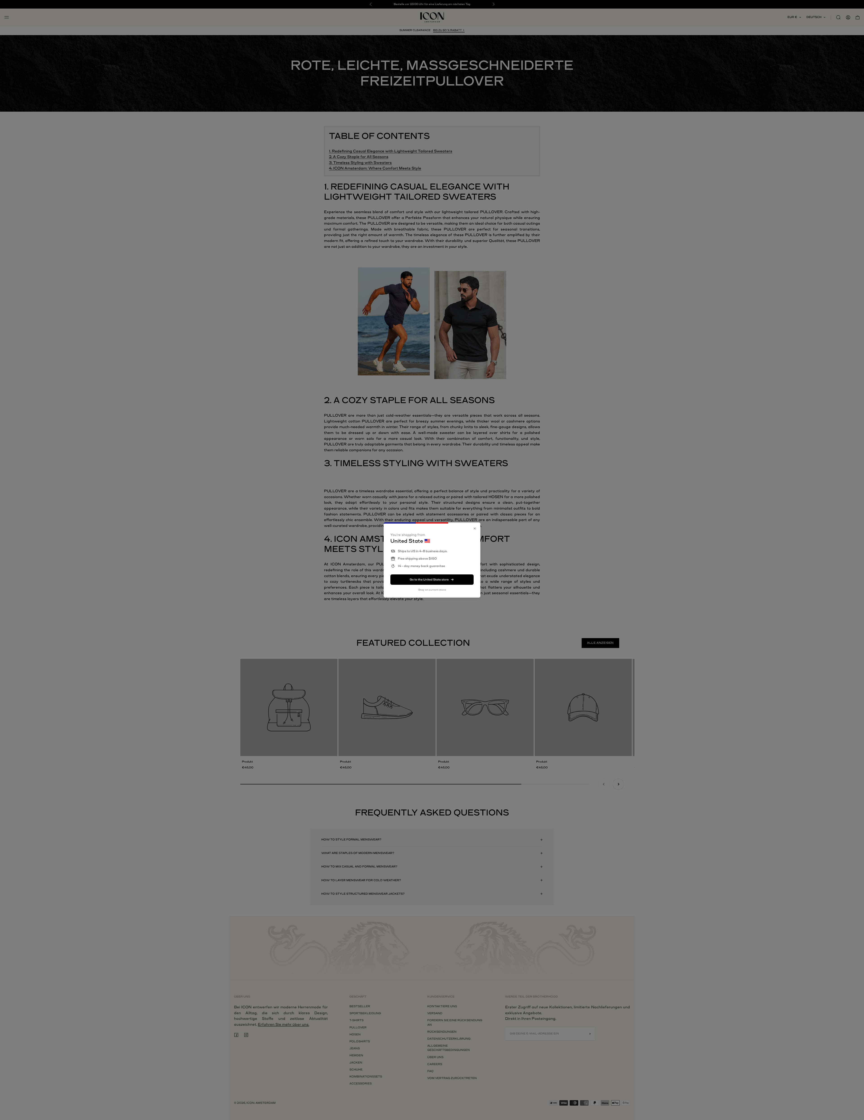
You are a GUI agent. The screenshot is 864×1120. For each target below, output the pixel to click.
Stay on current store (432, 589)
